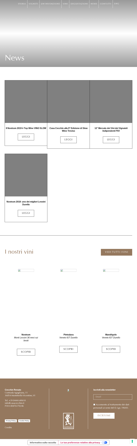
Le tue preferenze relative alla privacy (80, 442)
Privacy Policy (11, 421)
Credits (8, 428)
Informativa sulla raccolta (43, 442)
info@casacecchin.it (14, 403)
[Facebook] (12, 413)
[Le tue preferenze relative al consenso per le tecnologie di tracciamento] (132, 441)
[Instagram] (6, 413)
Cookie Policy (24, 421)
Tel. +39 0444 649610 (15, 401)
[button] (127, 314)
